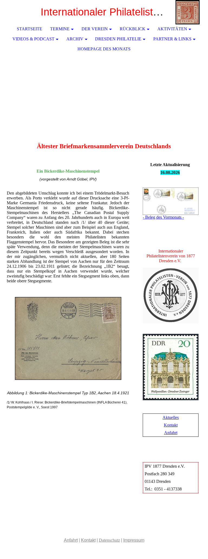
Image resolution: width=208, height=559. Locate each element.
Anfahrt (170, 432)
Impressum (133, 540)
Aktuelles (170, 417)
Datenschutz (109, 540)
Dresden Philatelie (118, 39)
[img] (187, 12)
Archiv (74, 39)
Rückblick (132, 29)
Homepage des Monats (104, 49)
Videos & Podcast (33, 39)
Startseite (29, 29)
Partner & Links (172, 39)
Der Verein (95, 29)
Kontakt (171, 425)
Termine (60, 29)
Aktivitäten (172, 29)
